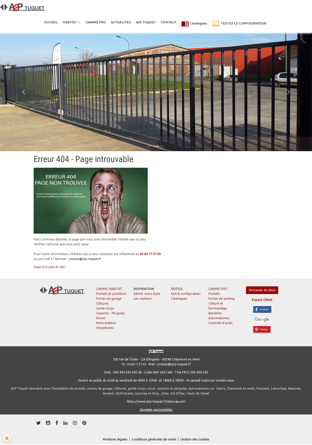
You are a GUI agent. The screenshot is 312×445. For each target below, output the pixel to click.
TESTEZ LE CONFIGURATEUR (243, 23)
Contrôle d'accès (220, 323)
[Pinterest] (262, 329)
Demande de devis (262, 290)
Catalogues (198, 23)
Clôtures (102, 303)
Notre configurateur (186, 293)
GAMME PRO (96, 22)
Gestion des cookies (194, 439)
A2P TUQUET (146, 22)
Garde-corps (105, 308)
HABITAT (70, 22)
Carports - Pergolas (110, 313)
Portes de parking (221, 298)
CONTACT (168, 22)
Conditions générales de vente (154, 439)
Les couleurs (142, 298)
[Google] (262, 319)
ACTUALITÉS (121, 22)
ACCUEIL (51, 22)
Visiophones (105, 328)
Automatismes (219, 318)
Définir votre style (146, 293)
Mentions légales (115, 439)
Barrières (215, 313)
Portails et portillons (111, 293)
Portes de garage (109, 298)
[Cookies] (7, 438)
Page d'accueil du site (49, 267)
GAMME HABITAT (109, 289)
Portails (214, 293)
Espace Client (262, 299)
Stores (101, 318)
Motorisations (106, 323)
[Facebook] (262, 309)
